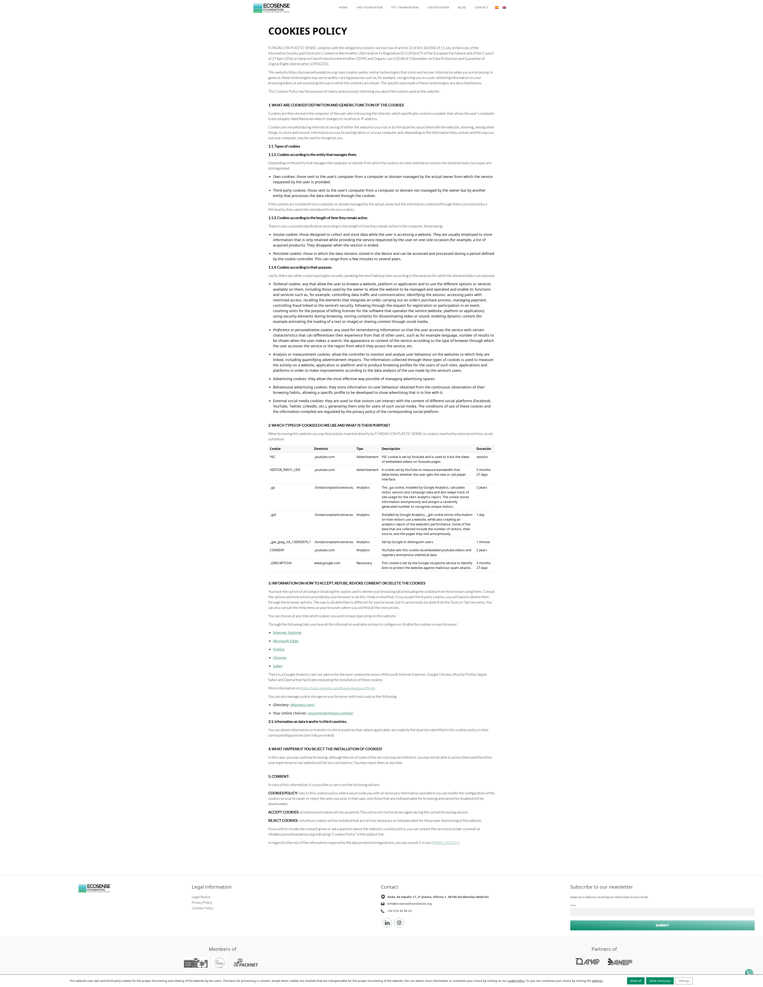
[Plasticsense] (94, 888)
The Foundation (369, 7)
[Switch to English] (504, 8)
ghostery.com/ (302, 704)
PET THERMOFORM (405, 7)
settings (597, 981)
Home (343, 7)
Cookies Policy (202, 908)
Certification (438, 7)
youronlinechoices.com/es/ (330, 713)
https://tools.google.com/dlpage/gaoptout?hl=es (337, 688)
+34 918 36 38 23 (399, 911)
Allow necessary (660, 981)
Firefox (279, 649)
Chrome (279, 657)
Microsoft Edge (285, 641)
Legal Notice (201, 897)
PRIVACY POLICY (445, 842)
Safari (278, 666)
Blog (462, 7)
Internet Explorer (287, 632)
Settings (684, 981)
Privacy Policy (202, 902)
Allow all (635, 981)
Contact (481, 7)
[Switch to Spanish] (497, 8)
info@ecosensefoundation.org (409, 903)
